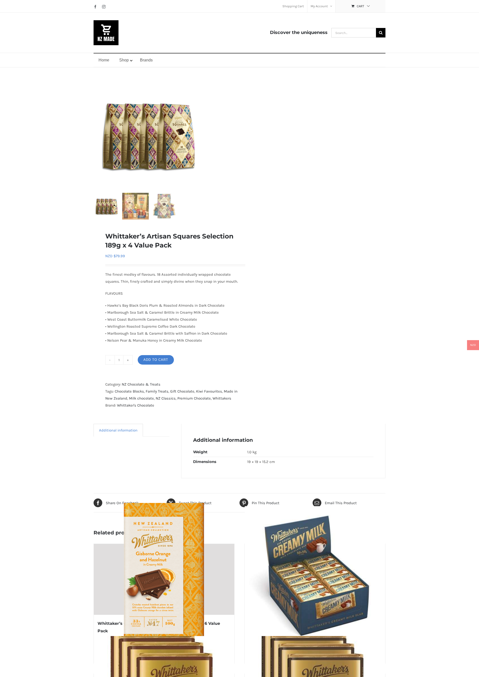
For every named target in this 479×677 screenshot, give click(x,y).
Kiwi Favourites (209, 391)
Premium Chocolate (194, 398)
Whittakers (222, 398)
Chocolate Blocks (129, 391)
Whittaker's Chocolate (135, 405)
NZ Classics (166, 398)
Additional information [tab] (118, 430)
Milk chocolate (141, 398)
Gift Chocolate (182, 391)
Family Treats (157, 391)
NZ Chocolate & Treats (141, 384)
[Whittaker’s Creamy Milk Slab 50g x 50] (315, 576)
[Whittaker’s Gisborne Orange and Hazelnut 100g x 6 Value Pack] (164, 579)
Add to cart (155, 360)
